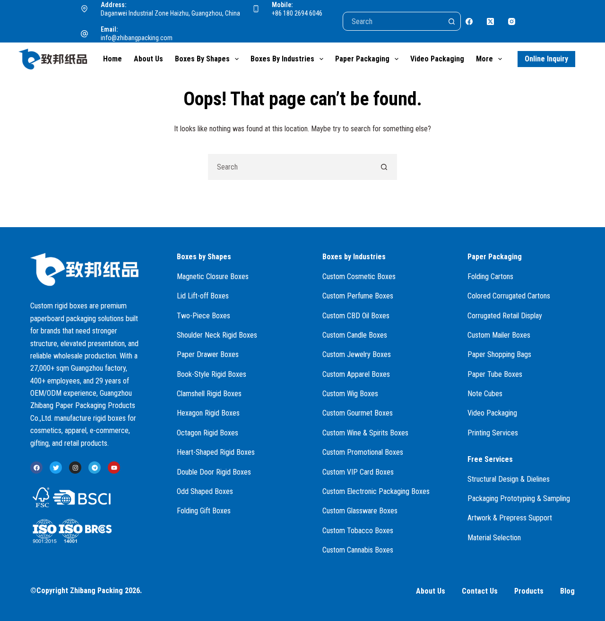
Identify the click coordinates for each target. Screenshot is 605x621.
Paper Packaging (362, 58)
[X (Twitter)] (490, 21)
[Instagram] (511, 21)
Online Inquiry (546, 58)
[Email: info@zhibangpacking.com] (85, 34)
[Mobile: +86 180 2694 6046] (256, 9)
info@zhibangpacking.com (137, 38)
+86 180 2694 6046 (297, 13)
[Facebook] (469, 21)
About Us (148, 58)
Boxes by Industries (282, 58)
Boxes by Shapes (202, 58)
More (484, 58)
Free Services (490, 459)
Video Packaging (437, 58)
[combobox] (290, 167)
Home (112, 58)
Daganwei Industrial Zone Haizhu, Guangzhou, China (170, 13)
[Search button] (451, 21)
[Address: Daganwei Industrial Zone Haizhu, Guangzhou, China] (85, 9)
